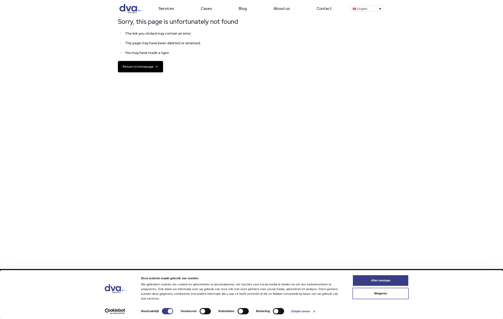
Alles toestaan (380, 280)
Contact (324, 8)
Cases (206, 8)
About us (282, 8)
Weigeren (380, 293)
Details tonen (300, 311)
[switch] (205, 311)
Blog (243, 8)
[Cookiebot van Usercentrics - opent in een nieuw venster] (115, 311)
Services (166, 8)
